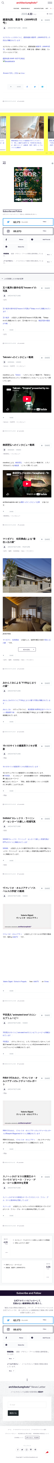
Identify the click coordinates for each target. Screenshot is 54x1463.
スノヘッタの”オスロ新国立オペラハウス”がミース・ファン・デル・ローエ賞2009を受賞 (19, 1179)
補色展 (16, 465)
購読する (13, 1413)
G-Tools (22, 73)
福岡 (10, 551)
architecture (14, 28)
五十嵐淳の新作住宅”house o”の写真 (19, 289)
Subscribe (21, 247)
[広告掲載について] (46, 163)
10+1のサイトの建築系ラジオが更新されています (20, 766)
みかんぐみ (7, 709)
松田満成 (16, 551)
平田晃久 (7, 775)
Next (50, 153)
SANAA (5, 848)
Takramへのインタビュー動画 (18, 357)
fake (22, 551)
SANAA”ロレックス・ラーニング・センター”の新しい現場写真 (19, 819)
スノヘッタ (7, 1206)
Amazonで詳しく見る (10, 73)
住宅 (5, 300)
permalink (21, 101)
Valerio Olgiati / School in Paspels (15, 981)
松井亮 (12, 366)
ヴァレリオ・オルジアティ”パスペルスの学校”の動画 (19, 889)
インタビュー (21, 366)
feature (26, 547)
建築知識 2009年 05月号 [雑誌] (14, 58)
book (24, 28)
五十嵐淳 (6, 317)
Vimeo (46, 981)
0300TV (15, 937)
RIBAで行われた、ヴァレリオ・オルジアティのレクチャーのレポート (20, 1081)
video (18, 362)
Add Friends (46, 239)
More (48, 254)
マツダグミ (30, 551)
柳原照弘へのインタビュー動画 (18, 444)
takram (6, 366)
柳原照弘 (6, 454)
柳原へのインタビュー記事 (30, 502)
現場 (5, 830)
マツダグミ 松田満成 (11, 640)
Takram (17, 375)
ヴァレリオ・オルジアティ (12, 934)
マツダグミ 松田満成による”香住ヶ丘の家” (19, 540)
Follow (44, 221)
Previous (47, 153)
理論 (5, 758)
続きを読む (26, 649)
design (11, 362)
